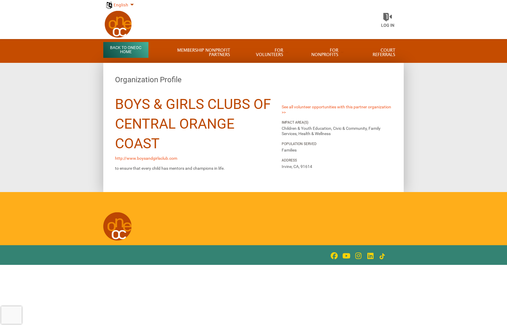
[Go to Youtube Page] (345, 255)
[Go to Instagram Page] (357, 255)
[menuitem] (119, 2)
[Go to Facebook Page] (333, 255)
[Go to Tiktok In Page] (381, 256)
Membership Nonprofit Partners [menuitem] (203, 52)
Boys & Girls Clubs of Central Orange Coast (193, 124)
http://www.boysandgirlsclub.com (146, 158)
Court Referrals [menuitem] (384, 52)
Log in (387, 25)
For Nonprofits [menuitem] (324, 52)
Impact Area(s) (295, 122)
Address (289, 160)
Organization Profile (148, 79)
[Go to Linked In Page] (369, 255)
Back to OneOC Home (125, 49)
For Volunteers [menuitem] (269, 52)
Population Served (299, 144)
